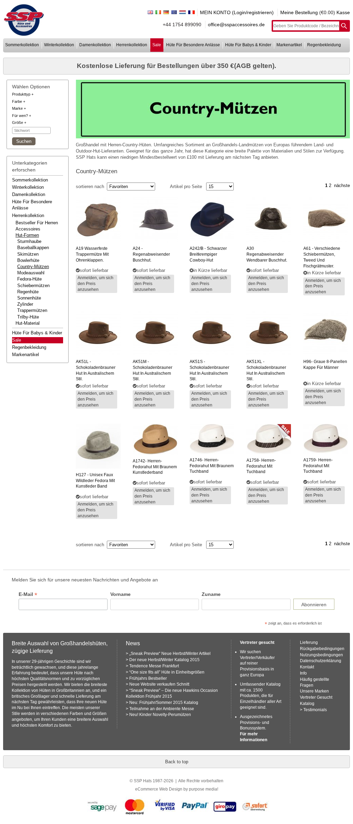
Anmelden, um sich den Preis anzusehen (95, 283)
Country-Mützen (33, 266)
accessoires (28, 229)
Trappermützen (32, 310)
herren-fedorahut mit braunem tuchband (212, 466)
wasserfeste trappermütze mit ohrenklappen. (92, 254)
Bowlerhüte (28, 260)
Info (303, 673)
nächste (342, 185)
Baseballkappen (33, 247)
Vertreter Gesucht (316, 697)
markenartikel (289, 44)
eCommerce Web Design (158, 789)
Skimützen (28, 254)
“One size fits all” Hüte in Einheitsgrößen (166, 672)
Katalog (307, 703)
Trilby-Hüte (28, 317)
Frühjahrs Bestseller (148, 678)
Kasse (343, 12)
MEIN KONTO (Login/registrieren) (237, 12)
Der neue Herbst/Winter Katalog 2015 (164, 659)
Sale (16, 340)
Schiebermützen (33, 285)
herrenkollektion (131, 44)
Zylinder (25, 304)
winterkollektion (59, 44)
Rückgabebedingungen (322, 648)
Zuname (211, 594)
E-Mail (28, 594)
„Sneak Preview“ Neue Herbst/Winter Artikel (170, 653)
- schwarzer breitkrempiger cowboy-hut (208, 254)
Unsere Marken (314, 691)
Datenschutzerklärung (320, 660)
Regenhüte (28, 291)
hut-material (28, 323)
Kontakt (307, 667)
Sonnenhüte (29, 298)
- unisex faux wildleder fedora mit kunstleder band (95, 480)
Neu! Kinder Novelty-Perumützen (160, 714)
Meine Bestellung (299, 12)
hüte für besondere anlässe (193, 44)
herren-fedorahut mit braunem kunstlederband (155, 467)
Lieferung (309, 642)
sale (156, 44)
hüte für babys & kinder (248, 44)
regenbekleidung (324, 44)
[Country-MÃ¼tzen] (213, 109)
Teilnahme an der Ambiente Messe (161, 708)
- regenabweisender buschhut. (151, 254)
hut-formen (27, 235)
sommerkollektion (22, 44)
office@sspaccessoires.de (236, 24)
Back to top (176, 761)
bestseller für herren (37, 222)
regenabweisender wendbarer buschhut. (266, 254)
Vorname (120, 594)
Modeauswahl (30, 272)
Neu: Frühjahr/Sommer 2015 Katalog (163, 702)
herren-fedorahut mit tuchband (261, 466)
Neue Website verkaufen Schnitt (159, 684)
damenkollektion (95, 44)
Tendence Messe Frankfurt (154, 666)
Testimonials (315, 709)
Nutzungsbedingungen (321, 655)
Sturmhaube (29, 241)
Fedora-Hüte (29, 279)
